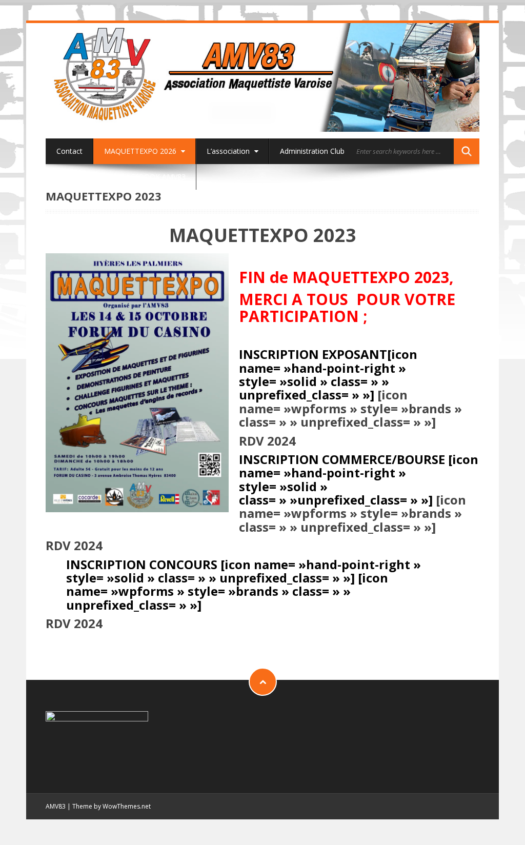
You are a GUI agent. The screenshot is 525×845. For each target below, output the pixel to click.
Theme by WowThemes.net (111, 806)
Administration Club (312, 151)
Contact (69, 151)
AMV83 (56, 806)
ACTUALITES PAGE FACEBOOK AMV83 (121, 177)
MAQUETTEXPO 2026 (141, 151)
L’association (229, 151)
